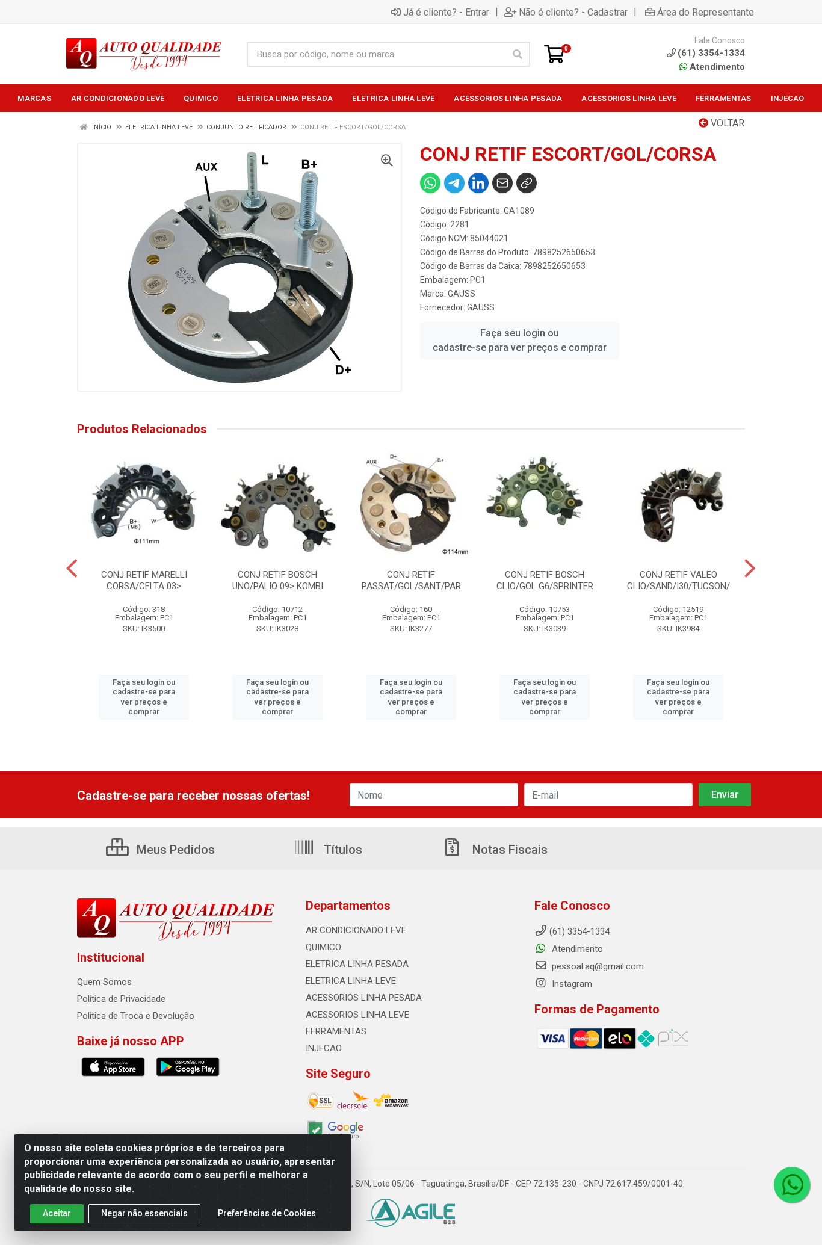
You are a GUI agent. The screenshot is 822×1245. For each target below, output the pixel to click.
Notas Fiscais (508, 849)
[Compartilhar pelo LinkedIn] (478, 183)
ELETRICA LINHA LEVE (351, 980)
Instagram (570, 983)
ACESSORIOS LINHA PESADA (364, 997)
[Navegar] (72, 569)
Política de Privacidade (121, 998)
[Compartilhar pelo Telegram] (454, 183)
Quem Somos (104, 982)
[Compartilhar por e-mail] (502, 183)
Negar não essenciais (144, 1213)
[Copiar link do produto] (526, 183)
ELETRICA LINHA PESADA (357, 964)
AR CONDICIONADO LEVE (356, 930)
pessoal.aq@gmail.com (596, 966)
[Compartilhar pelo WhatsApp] (430, 183)
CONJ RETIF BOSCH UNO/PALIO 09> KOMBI (277, 580)
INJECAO (324, 1048)
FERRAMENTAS (336, 1031)
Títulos (341, 849)
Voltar (726, 123)
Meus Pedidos (174, 849)
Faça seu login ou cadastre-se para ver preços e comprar (520, 340)
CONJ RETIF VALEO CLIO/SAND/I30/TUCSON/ (678, 580)
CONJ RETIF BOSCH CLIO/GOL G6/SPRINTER (544, 580)
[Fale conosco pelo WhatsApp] (792, 1185)
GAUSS (461, 293)
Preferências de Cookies (267, 1213)
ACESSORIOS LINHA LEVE (357, 1014)
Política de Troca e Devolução (135, 1015)
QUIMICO (323, 947)
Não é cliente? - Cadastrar (573, 12)
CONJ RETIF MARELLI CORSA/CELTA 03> (144, 580)
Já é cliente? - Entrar (446, 12)
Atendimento (716, 66)
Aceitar (57, 1213)
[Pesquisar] (517, 54)
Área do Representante (705, 12)
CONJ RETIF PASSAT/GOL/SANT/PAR (411, 580)
